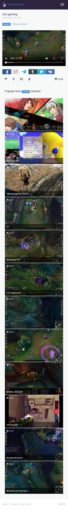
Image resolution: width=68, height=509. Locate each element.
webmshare (15, 4)
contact (14, 504)
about (5, 504)
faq (22, 504)
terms (28, 504)
